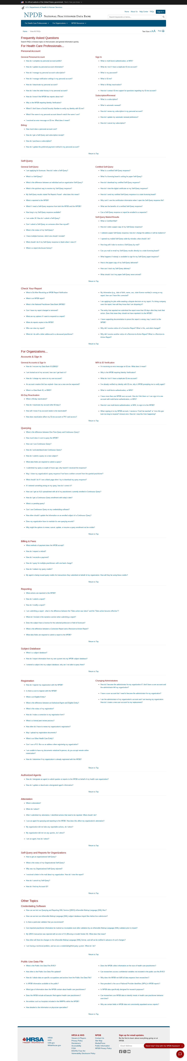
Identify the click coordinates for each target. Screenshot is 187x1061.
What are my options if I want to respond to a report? (45, 316)
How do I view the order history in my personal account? (46, 91)
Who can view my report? (35, 328)
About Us (134, 12)
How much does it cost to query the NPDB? (42, 438)
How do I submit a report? (35, 599)
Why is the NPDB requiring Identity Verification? (43, 103)
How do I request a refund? (36, 551)
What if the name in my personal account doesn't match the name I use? (53, 114)
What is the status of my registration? (40, 709)
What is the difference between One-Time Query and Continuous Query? (52, 432)
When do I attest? (32, 809)
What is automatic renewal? (110, 105)
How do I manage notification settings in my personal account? (49, 79)
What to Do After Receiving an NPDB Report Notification (47, 292)
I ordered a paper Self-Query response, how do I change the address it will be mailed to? (133, 233)
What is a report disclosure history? (39, 248)
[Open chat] (180, 1054)
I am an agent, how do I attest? (37, 839)
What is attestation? (33, 803)
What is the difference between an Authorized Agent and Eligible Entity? (52, 703)
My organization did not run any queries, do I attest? (45, 833)
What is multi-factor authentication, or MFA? (116, 61)
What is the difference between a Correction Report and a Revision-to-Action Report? (57, 629)
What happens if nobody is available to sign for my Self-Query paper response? (129, 257)
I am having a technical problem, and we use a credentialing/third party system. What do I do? (60, 946)
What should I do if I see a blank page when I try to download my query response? (56, 480)
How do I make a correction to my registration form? (45, 715)
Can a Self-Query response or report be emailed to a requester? (123, 212)
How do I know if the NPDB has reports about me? (44, 97)
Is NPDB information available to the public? (42, 984)
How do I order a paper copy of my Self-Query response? (121, 227)
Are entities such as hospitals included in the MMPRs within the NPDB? (52, 1001)
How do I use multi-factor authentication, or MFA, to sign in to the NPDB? (127, 405)
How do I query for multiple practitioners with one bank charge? (49, 563)
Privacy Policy (77, 1041)
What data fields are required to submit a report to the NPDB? (48, 635)
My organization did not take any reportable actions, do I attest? (49, 827)
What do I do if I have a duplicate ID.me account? (118, 67)
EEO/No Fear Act (78, 1051)
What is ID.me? (106, 79)
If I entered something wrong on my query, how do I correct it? (49, 486)
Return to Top (93, 154)
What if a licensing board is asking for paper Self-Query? (121, 176)
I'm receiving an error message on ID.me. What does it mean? (123, 366)
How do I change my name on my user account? (44, 378)
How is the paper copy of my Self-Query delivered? (119, 263)
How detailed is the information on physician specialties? (47, 1007)
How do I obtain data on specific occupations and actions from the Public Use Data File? (58, 978)
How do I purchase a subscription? (39, 141)
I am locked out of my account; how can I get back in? (46, 372)
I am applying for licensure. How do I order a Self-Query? (47, 170)
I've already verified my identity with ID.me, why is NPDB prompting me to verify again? (132, 384)
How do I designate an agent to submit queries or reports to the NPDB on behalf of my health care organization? (67, 779)
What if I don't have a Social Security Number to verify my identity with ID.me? (55, 108)
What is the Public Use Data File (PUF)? (41, 966)
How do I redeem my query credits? (39, 569)
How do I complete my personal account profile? (44, 61)
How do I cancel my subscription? (112, 123)
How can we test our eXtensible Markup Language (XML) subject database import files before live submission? (67, 916)
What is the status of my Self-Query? (40, 230)
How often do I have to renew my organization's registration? (48, 727)
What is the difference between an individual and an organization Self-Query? (54, 182)
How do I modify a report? (35, 605)
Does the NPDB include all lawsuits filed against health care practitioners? (53, 995)
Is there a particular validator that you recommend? (45, 922)
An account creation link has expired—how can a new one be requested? (53, 384)
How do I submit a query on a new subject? (42, 456)
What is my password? (108, 73)
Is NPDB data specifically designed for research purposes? (122, 989)
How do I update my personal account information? (44, 67)
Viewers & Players (78, 1038)
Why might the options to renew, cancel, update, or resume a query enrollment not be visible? (60, 527)
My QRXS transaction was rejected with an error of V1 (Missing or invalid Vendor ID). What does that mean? (66, 934)
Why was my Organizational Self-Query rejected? (44, 869)
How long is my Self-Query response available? (43, 212)
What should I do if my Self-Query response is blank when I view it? (51, 242)
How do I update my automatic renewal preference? (119, 117)
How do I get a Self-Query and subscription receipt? (45, 135)
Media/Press (100, 1043)
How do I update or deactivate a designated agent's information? (49, 785)
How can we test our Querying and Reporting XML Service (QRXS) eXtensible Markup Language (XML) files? (66, 910)
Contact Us (99, 1038)
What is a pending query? (35, 503)
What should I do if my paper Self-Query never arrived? (120, 274)
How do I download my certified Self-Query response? (120, 182)
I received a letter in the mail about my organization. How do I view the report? (55, 875)
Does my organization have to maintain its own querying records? (50, 521)
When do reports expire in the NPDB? (40, 322)
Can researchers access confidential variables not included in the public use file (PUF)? (132, 972)
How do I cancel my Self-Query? (38, 880)
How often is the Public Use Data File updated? (43, 972)
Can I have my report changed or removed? (42, 310)
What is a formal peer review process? (40, 721)
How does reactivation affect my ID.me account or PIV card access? (51, 417)
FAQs (152, 12)
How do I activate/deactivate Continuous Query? (44, 450)
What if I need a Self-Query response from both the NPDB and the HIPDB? (53, 206)
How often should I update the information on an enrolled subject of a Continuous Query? (58, 515)
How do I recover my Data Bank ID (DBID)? (42, 366)
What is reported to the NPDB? (37, 200)
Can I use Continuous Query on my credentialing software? (47, 509)
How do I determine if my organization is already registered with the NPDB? (54, 759)
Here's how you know (72, 2)
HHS (49, 1040)
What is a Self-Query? (34, 176)
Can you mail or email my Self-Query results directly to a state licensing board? (129, 251)
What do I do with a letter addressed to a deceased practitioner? (49, 334)
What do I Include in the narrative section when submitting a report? (51, 617)
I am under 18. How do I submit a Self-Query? (43, 218)
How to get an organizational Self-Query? (41, 857)
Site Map (98, 1041)
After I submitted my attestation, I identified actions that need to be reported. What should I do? (61, 815)
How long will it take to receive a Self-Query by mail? (119, 245)
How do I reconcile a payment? (37, 557)
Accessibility (76, 1046)
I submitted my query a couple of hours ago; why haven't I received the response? (56, 468)
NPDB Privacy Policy (103, 1048)
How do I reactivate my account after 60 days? (43, 405)
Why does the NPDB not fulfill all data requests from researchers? (124, 978)
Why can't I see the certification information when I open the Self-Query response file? (132, 200)
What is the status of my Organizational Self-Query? (45, 863)
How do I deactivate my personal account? (41, 85)
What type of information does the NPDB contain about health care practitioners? (56, 989)
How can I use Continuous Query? (38, 444)
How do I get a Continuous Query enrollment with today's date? (49, 498)
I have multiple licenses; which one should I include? (45, 236)
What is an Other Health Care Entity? (39, 738)
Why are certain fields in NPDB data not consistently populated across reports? (129, 1004)
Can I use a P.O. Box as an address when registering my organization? (52, 744)
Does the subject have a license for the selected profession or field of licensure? (55, 623)
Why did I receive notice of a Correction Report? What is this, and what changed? (130, 328)
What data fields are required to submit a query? (43, 462)
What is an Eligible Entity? (36, 697)
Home (127, 12)
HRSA (50, 1038)
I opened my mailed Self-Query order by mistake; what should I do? (125, 239)
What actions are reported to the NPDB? (41, 593)
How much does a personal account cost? (41, 129)
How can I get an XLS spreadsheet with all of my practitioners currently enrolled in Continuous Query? (63, 492)
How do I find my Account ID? (37, 886)
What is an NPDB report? (35, 298)
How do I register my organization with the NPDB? (44, 685)
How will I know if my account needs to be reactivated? (46, 411)
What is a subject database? (36, 653)
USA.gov (51, 1043)
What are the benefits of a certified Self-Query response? (121, 206)
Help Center (143, 12)
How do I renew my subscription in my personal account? (121, 111)
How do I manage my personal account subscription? (45, 73)
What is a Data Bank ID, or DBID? (38, 390)
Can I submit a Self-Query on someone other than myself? (47, 224)
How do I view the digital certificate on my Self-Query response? (124, 188)
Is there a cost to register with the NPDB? (41, 691)
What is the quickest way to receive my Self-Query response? (49, 188)
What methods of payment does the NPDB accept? (45, 545)
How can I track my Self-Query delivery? (115, 268)
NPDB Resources (78, 23)
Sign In (160, 12)
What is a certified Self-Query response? (115, 170)
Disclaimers (76, 1043)
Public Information (102, 1046)
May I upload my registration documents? (41, 733)
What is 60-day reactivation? (110, 85)
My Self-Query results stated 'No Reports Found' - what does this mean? (52, 194)
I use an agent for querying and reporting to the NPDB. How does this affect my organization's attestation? (65, 821)
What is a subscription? (109, 99)
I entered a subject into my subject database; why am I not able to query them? (55, 665)
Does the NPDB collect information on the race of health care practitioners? (128, 966)
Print (160, 31)
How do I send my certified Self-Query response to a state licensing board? (128, 194)
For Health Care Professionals (36, 23)
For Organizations (59, 23)
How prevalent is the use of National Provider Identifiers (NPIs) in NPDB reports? (130, 984)
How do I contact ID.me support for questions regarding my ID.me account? (128, 91)
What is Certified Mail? (108, 221)
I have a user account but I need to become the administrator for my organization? (130, 693)
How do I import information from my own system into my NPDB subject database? (56, 659)
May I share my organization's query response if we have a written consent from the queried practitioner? (64, 474)
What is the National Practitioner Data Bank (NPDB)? (45, 304)
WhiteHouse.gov (54, 1045)
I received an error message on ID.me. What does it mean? (48, 120)
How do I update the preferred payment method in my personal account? (52, 147)
